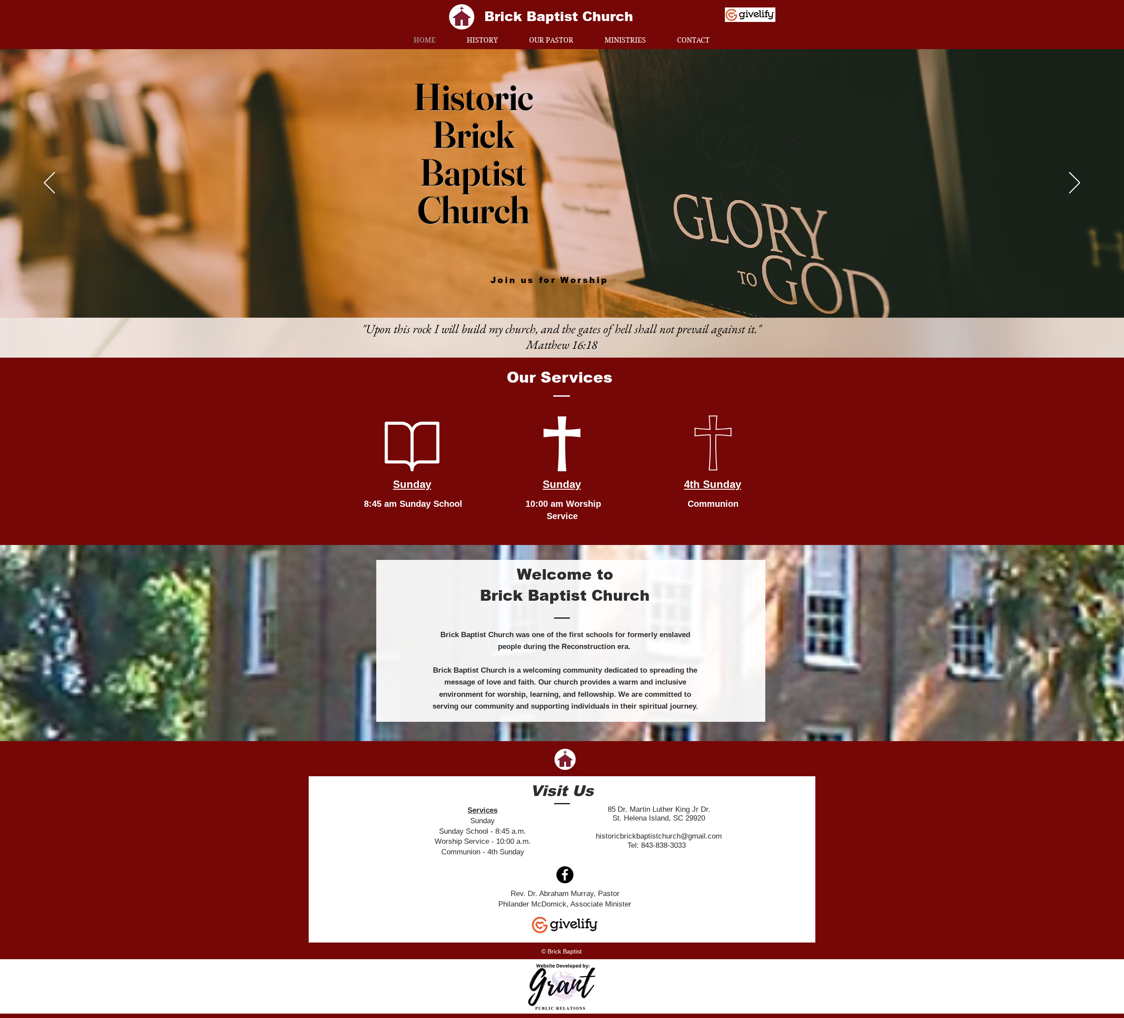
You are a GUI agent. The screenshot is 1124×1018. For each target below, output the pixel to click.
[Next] (1074, 183)
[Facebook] (564, 874)
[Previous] (49, 183)
